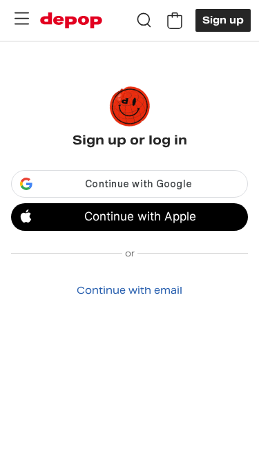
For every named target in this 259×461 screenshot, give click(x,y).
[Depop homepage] (71, 20)
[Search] (144, 21)
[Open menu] (21, 18)
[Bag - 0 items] (175, 20)
